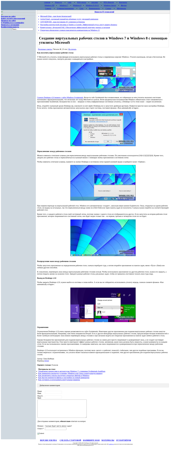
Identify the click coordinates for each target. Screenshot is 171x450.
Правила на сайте (8, 21)
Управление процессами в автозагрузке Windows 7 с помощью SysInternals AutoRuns (71, 371)
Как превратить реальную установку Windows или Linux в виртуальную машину (70, 373)
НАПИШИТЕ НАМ (91, 440)
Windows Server (110, 5)
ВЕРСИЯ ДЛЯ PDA (48, 440)
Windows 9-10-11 (92, 5)
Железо (124, 5)
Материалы (121, 8)
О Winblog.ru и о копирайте (12, 23)
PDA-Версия (109, 2)
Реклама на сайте (8, 16)
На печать (72, 49)
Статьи (108, 8)
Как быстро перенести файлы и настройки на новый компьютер (63, 378)
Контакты (123, 2)
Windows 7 (64, 5)
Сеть (81, 8)
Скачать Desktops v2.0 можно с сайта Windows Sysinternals (60, 97)
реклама (94, 2)
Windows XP (49, 5)
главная (47, 2)
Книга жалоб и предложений (13, 18)
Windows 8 (77, 5)
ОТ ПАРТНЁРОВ (123, 440)
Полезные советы (45, 49)
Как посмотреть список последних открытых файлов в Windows (63, 375)
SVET (46, 361)
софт (69, 2)
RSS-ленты (81, 2)
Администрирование (65, 8)
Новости (58, 2)
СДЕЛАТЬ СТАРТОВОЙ (70, 440)
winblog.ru (111, 444)
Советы (48, 8)
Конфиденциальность (10, 27)
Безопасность (94, 8)
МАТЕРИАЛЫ (107, 440)
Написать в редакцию (10, 25)
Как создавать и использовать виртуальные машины (59, 380)
